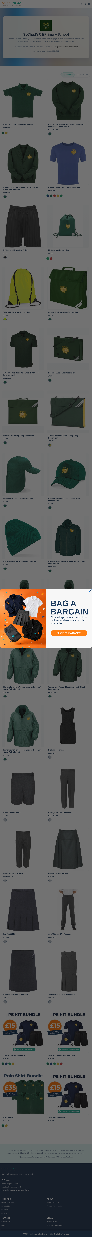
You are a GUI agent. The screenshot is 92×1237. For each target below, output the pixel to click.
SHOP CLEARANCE (69, 633)
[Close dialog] (90, 590)
